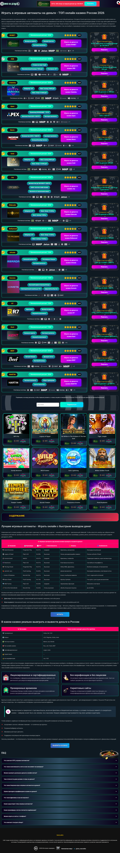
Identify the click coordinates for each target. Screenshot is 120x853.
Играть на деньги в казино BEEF (71, 359)
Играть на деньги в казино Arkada (71, 261)
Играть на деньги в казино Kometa (71, 287)
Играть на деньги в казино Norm (71, 138)
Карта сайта (60, 835)
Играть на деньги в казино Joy (71, 187)
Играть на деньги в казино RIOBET (71, 43)
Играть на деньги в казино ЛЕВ (71, 67)
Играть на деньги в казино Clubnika (71, 91)
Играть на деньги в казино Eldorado (71, 213)
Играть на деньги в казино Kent (71, 335)
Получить (90, 4)
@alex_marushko (81, 848)
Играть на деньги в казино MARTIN (71, 382)
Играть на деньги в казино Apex (71, 114)
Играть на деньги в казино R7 (71, 311)
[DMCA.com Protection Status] (58, 848)
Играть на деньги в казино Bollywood (71, 237)
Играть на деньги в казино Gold (71, 162)
